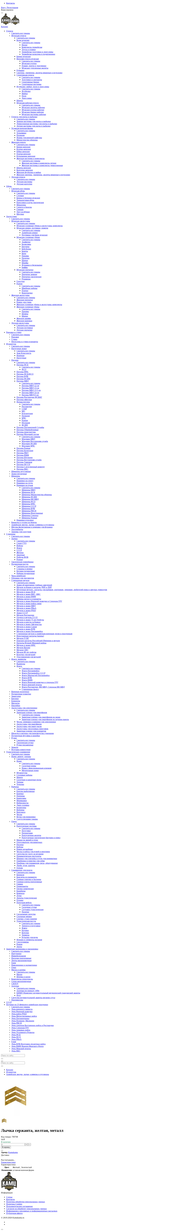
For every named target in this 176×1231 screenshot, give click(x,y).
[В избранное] (2, 1150)
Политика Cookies (14, 1204)
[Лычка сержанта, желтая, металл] (4, 1124)
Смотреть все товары (20, 33)
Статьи (9, 1197)
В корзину (6, 1147)
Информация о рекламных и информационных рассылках (31, 1211)
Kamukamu (13, 1152)
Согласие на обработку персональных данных (26, 1209)
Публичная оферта (14, 1213)
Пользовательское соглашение (19, 1206)
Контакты (10, 3)
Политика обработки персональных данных (25, 1202)
